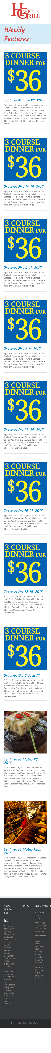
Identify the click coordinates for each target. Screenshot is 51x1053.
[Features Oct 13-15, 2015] (25, 564)
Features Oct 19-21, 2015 (23, 511)
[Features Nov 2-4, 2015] (25, 321)
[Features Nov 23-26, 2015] (25, 73)
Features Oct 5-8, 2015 (22, 675)
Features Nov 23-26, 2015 (24, 100)
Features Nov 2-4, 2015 (22, 349)
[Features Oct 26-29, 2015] (25, 402)
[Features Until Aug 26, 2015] (25, 732)
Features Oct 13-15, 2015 (23, 592)
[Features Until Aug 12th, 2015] (25, 822)
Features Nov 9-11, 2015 (22, 268)
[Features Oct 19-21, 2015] (25, 483)
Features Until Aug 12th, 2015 (22, 851)
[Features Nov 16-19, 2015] (25, 159)
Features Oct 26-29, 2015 (23, 430)
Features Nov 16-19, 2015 (23, 187)
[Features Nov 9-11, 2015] (25, 240)
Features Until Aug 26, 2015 (21, 761)
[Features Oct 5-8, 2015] (25, 648)
